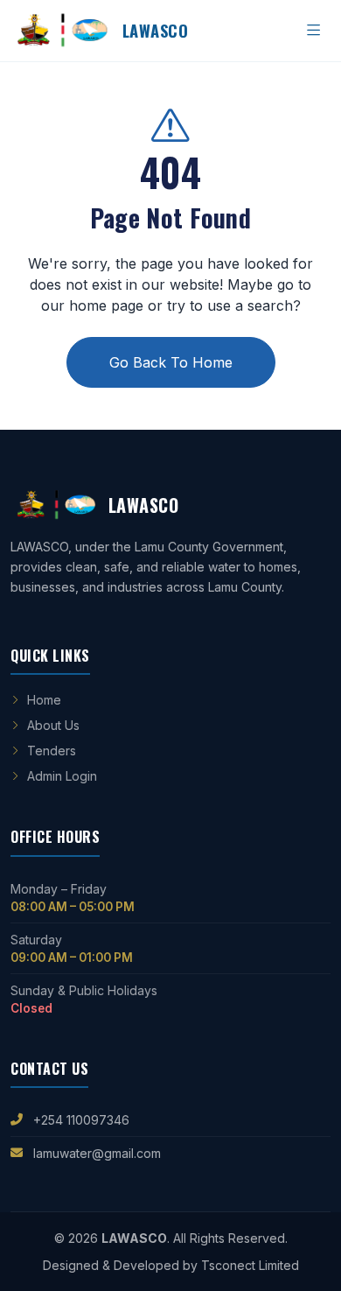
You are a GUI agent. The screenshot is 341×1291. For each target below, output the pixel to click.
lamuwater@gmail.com (97, 1153)
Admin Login (62, 775)
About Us (53, 725)
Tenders (51, 750)
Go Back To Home (171, 362)
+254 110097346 (81, 1119)
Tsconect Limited (250, 1265)
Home (44, 699)
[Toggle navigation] (314, 31)
